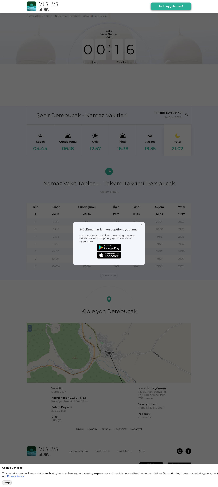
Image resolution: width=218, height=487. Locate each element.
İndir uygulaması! (171, 6)
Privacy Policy (15, 476)
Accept (7, 483)
